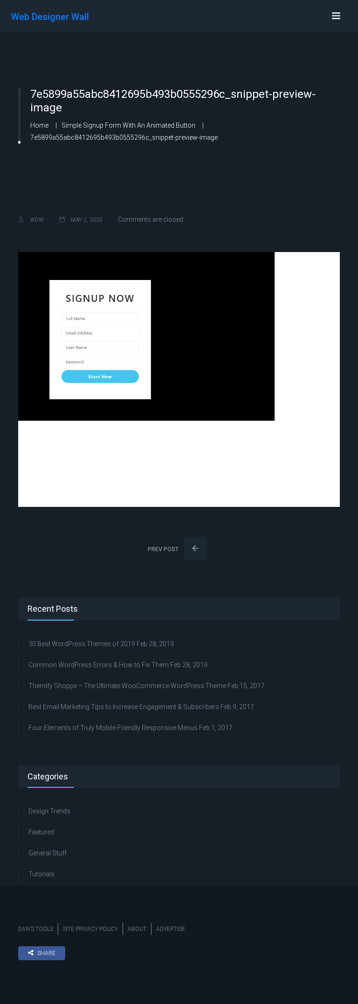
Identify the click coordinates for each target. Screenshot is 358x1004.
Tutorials (41, 874)
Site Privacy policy (90, 929)
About (137, 929)
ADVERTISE (170, 929)
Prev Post (164, 549)
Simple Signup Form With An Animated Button (128, 125)
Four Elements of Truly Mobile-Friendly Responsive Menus (113, 727)
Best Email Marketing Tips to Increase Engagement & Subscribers (123, 706)
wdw (36, 220)
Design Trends (49, 811)
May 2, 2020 (86, 220)
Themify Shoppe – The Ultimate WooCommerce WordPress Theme (127, 686)
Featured (41, 832)
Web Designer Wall (50, 16)
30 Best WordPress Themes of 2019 (81, 644)
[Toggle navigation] (336, 15)
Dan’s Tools (35, 929)
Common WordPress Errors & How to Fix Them (98, 665)
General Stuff (47, 853)
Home (39, 125)
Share (46, 953)
